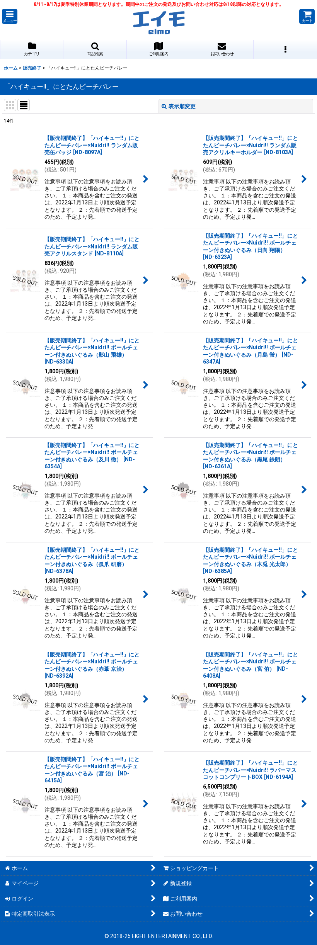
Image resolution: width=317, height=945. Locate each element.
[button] (9, 16)
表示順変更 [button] (182, 106)
